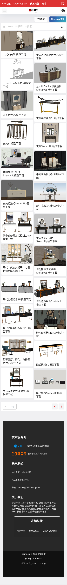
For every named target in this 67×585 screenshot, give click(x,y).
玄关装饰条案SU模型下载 (50, 118)
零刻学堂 (21, 531)
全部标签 (41, 19)
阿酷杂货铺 (34, 531)
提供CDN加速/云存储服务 (38, 446)
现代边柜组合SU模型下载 (17, 299)
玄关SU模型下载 (12, 143)
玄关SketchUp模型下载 (49, 146)
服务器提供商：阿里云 (37, 454)
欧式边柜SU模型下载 (47, 364)
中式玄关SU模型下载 (14, 54)
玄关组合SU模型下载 (14, 114)
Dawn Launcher (50, 531)
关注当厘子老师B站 (20, 480)
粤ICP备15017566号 (33, 559)
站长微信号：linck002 (21, 472)
